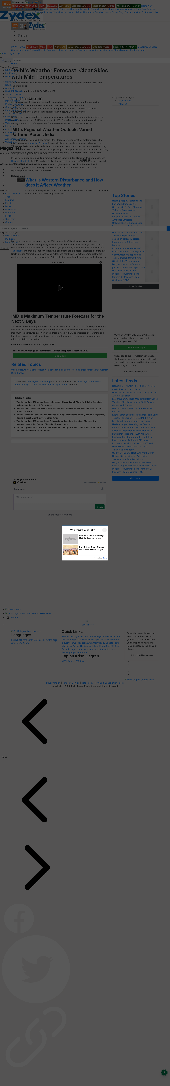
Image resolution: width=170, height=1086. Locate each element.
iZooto (105, 558)
